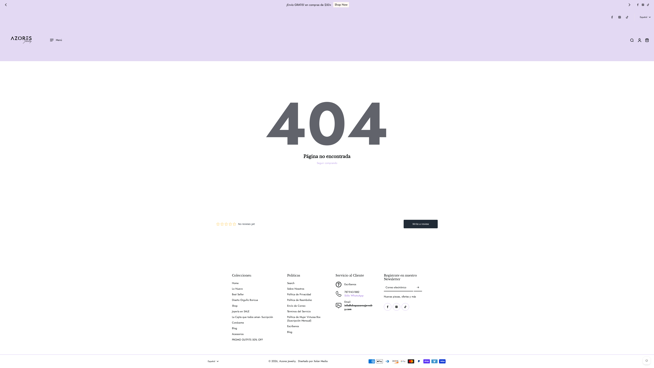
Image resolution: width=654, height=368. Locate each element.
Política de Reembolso (299, 300)
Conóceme (238, 323)
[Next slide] (629, 5)
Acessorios (238, 334)
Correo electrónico (396, 287)
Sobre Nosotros (295, 289)
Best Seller (238, 294)
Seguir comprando (327, 163)
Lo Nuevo (237, 289)
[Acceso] (639, 40)
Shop (235, 306)
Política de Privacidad (299, 294)
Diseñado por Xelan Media (313, 361)
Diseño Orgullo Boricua (245, 300)
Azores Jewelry (287, 361)
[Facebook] (637, 5)
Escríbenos (293, 326)
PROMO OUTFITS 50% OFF (247, 340)
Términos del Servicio (299, 311)
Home (235, 283)
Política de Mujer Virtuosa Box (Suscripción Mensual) (303, 319)
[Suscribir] (418, 287)
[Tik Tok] (648, 5)
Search (290, 283)
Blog (234, 328)
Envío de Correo (296, 306)
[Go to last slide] (6, 5)
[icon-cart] (647, 40)
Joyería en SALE (240, 311)
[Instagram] (642, 5)
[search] (632, 40)
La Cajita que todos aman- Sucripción (252, 317)
